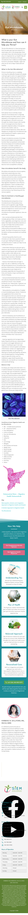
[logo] (6, 7)
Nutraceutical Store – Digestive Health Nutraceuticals (14, 495)
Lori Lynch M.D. (14, 882)
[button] (25, 7)
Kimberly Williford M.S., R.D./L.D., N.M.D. (14, 880)
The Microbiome (6, 511)
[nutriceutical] (16, 7)
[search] (22, 7)
